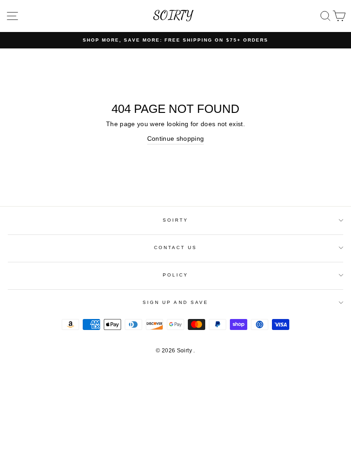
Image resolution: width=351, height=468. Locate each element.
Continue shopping (175, 138)
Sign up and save (175, 302)
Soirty (175, 220)
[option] (175, 40)
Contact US (175, 247)
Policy (175, 274)
